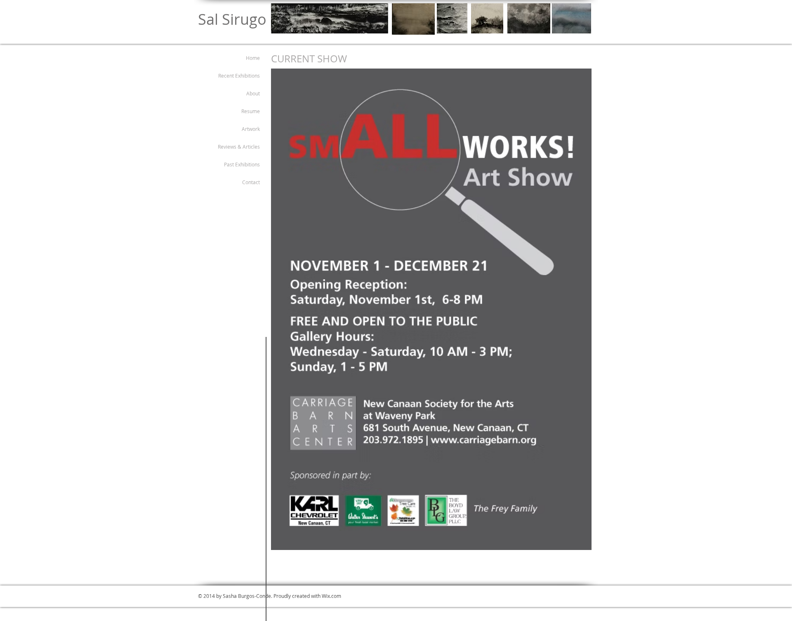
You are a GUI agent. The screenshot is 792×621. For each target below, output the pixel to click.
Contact (251, 182)
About (253, 93)
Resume (250, 111)
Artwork (251, 129)
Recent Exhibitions (239, 75)
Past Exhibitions (242, 164)
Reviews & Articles (239, 146)
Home (253, 58)
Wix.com (331, 596)
